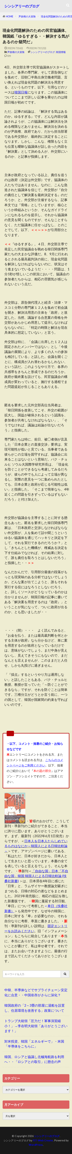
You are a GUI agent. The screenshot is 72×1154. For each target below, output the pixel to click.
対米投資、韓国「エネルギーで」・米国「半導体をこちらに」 (34, 1043)
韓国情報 (61, 52)
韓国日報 (21, 92)
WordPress (36, 1144)
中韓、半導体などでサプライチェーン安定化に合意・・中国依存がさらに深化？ (35, 992)
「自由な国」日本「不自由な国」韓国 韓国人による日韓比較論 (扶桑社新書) (36, 876)
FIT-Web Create (43, 1140)
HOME (9, 16)
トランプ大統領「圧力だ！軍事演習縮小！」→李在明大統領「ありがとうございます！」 (35, 1026)
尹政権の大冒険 (27, 16)
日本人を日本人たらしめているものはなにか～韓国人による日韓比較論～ (35, 846)
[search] (65, 974)
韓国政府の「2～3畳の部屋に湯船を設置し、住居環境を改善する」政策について (34, 1007)
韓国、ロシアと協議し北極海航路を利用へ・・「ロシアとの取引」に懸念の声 (34, 1059)
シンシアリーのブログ (21, 6)
